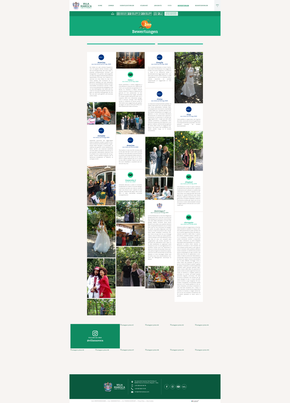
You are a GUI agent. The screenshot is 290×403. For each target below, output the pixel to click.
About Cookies (150, 401)
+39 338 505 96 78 (140, 385)
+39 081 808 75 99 (140, 388)
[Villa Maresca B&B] (82, 5)
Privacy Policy (141, 401)
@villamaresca (95, 340)
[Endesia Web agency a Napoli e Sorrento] (195, 401)
